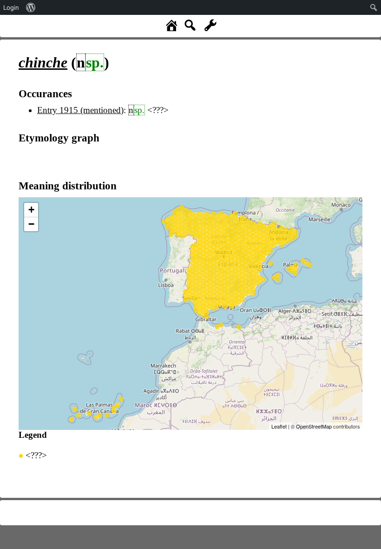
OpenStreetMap (314, 426)
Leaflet (279, 426)
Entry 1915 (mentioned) (80, 110)
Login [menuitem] (11, 7)
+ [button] (31, 209)
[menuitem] (31, 7)
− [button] (31, 224)
